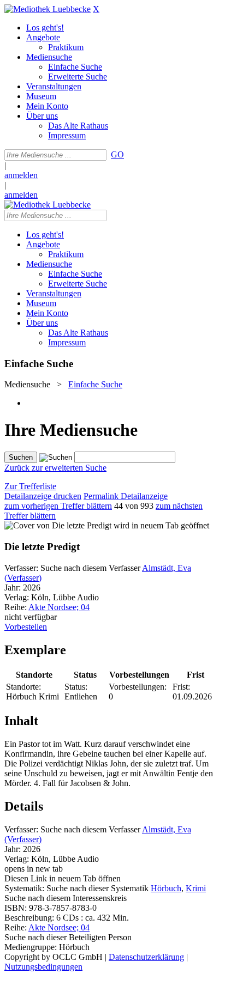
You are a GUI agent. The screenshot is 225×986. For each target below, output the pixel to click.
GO (117, 154)
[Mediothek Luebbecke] (47, 9)
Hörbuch (166, 888)
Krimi (196, 888)
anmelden (21, 175)
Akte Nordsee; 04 (59, 607)
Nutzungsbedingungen (43, 966)
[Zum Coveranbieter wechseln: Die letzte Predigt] (57, 525)
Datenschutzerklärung (146, 956)
